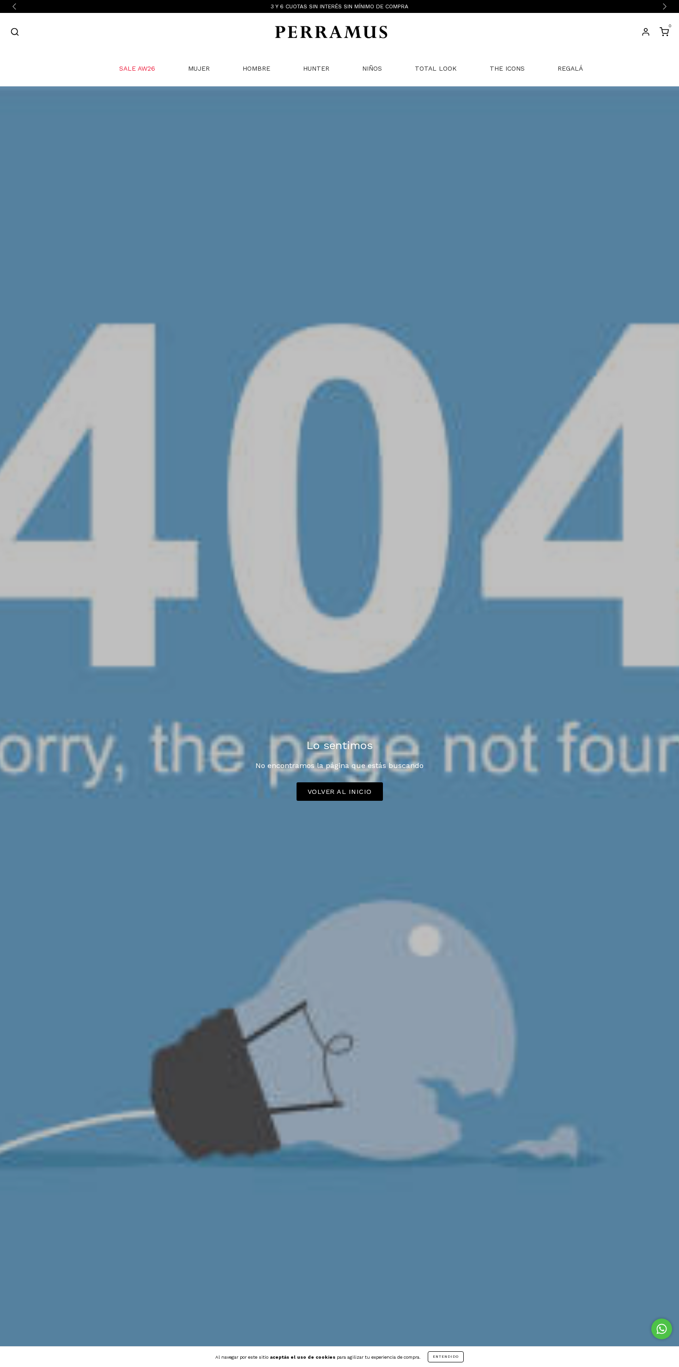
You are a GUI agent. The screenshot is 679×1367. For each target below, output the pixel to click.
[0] (664, 33)
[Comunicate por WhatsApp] (661, 1329)
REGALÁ (570, 68)
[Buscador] (14, 33)
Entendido (446, 1357)
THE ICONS (507, 68)
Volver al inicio (340, 791)
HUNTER (316, 68)
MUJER (199, 68)
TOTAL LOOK (436, 68)
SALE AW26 (137, 68)
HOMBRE (256, 68)
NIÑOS (372, 68)
